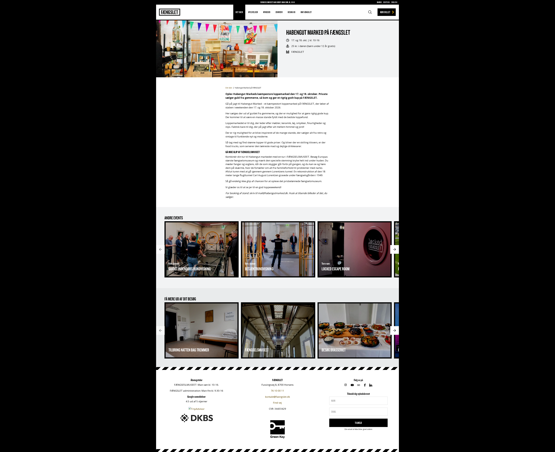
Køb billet (385, 12)
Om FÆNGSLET (306, 12)
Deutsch (386, 2)
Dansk (379, 2)
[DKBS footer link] (196, 417)
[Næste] (394, 249)
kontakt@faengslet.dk (277, 396)
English (394, 2)
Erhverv (279, 12)
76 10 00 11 (277, 390)
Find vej (277, 402)
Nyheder (266, 12)
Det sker (239, 12)
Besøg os (291, 12)
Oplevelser (253, 12)
